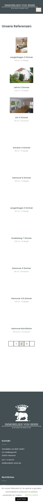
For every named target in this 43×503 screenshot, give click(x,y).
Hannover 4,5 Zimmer (21, 298)
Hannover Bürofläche (21, 328)
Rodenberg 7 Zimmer (21, 238)
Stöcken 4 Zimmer (21, 147)
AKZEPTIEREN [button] (21, 499)
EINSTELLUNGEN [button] (31, 495)
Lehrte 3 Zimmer (21, 87)
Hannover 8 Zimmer (21, 177)
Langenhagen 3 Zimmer (21, 57)
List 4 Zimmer (21, 117)
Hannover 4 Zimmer (21, 268)
